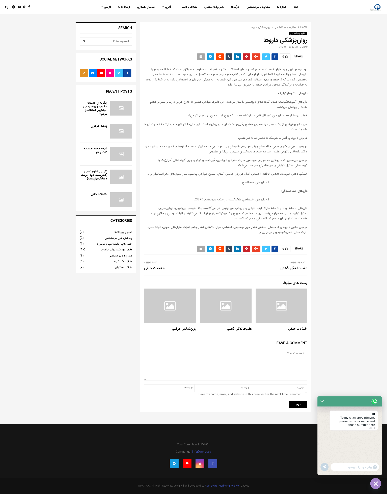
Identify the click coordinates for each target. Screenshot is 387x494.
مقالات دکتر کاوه (123, 261)
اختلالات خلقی (154, 268)
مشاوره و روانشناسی (258, 7)
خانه (296, 7)
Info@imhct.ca (201, 452)
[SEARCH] (84, 42)
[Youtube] (18, 7)
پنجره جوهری (99, 126)
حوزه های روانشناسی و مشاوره (114, 244)
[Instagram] (23, 7)
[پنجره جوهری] (121, 131)
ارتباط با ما (124, 7)
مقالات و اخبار (189, 7)
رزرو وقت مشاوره (214, 7)
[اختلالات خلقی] (121, 199)
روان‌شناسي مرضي (184, 328)
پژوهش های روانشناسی (118, 238)
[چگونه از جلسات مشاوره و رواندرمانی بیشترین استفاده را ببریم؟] (121, 108)
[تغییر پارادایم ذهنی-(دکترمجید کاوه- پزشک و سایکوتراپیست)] (121, 177)
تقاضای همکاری (146, 7)
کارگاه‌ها (235, 7)
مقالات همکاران (123, 267)
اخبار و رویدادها (123, 232)
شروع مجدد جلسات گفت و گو (95, 150)
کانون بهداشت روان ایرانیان (116, 249)
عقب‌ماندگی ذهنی (293, 268)
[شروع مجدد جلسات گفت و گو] (121, 154)
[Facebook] (28, 7)
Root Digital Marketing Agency (222, 486)
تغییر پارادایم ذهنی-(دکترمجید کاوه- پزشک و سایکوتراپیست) (93, 175)
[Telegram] (11, 7)
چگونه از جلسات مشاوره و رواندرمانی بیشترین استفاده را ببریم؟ (95, 108)
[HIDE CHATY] (375, 483)
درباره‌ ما (281, 7)
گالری (168, 7)
